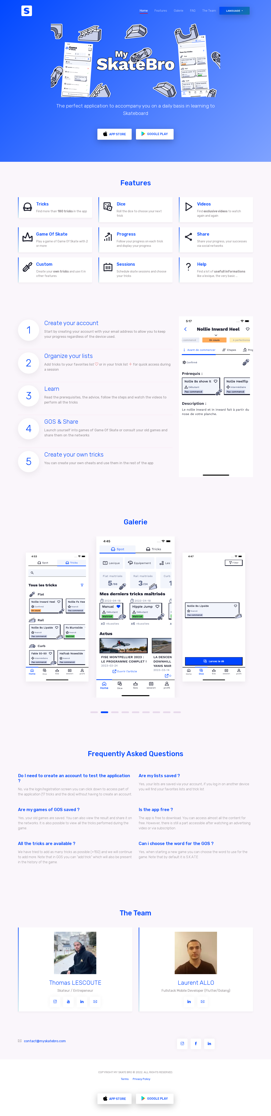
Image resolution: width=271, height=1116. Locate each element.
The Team (209, 11)
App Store (117, 134)
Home (145, 11)
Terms (125, 1079)
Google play (157, 134)
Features (161, 11)
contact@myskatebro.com (45, 1041)
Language (233, 10)
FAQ (192, 11)
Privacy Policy (141, 1079)
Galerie (178, 11)
